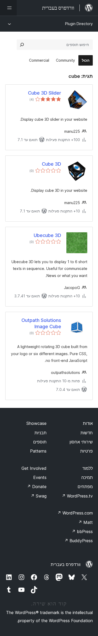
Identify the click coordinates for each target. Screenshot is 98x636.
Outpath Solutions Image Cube (41, 323)
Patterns (38, 451)
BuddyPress (78, 540)
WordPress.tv (77, 496)
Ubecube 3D (47, 235)
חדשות (86, 432)
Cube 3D (51, 164)
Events (40, 477)
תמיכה (87, 477)
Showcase (36, 423)
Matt (85, 522)
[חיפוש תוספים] (22, 44)
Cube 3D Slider (44, 93)
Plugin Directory (79, 23)
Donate (37, 486)
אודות (88, 423)
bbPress (82, 531)
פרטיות (86, 451)
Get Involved (34, 468)
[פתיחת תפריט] (8, 8)
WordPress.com (75, 513)
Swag (39, 496)
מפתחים (85, 486)
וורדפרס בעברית (65, 564)
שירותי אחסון (81, 441)
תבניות (40, 432)
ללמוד (87, 468)
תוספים (40, 441)
